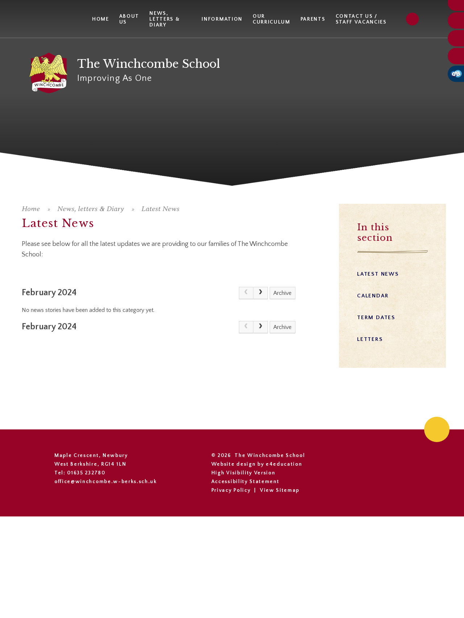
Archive (282, 293)
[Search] (412, 19)
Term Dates (376, 317)
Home (31, 209)
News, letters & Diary (90, 209)
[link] (246, 293)
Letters (370, 339)
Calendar (373, 296)
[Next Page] (260, 293)
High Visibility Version (243, 473)
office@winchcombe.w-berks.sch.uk (105, 482)
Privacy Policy (231, 490)
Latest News (160, 209)
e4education (284, 464)
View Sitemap (279, 490)
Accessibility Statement (245, 482)
